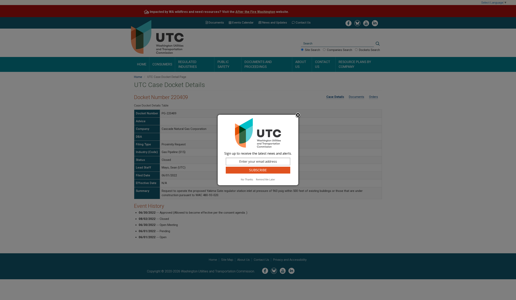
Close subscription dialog (298, 115)
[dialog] (258, 150)
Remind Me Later (265, 179)
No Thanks (247, 179)
